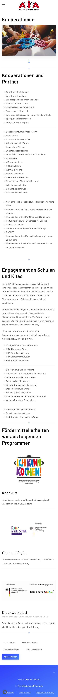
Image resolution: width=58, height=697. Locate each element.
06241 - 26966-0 (32, 679)
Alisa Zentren (10, 642)
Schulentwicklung (12, 649)
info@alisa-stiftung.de (32, 686)
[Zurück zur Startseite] (29, 5)
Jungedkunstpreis (34, 649)
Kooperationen (10, 656)
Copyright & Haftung (45, 692)
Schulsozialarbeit (29, 642)
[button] (3, 5)
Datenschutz (24, 692)
